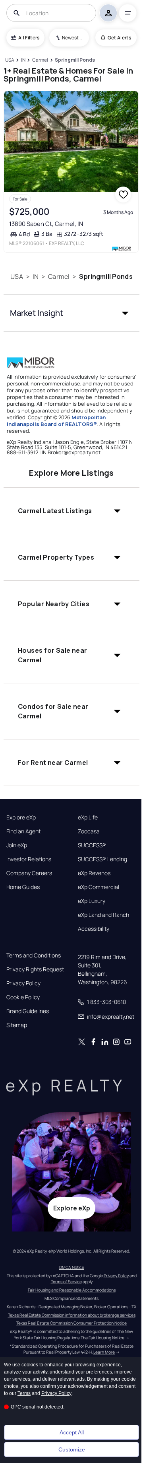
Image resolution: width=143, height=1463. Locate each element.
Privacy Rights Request (35, 969)
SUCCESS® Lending (102, 859)
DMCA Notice (71, 1267)
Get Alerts (119, 37)
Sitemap (16, 1025)
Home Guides (23, 887)
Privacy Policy (23, 983)
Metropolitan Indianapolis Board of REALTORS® (56, 421)
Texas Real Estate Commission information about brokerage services (71, 1315)
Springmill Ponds (105, 276)
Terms (24, 1393)
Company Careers (29, 873)
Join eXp (16, 845)
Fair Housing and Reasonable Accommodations (72, 1290)
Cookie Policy (23, 997)
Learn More (104, 1352)
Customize (71, 1449)
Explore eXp (21, 817)
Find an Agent (23, 831)
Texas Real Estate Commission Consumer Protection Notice (71, 1323)
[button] (71, 313)
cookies (29, 1365)
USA (16, 276)
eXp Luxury (91, 901)
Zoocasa (89, 831)
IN (36, 276)
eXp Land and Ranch (103, 915)
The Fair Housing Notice (102, 1337)
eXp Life (88, 817)
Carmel (59, 276)
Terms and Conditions (33, 955)
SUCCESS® (92, 845)
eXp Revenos (94, 873)
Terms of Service (66, 1281)
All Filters (29, 37)
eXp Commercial (98, 887)
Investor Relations (28, 859)
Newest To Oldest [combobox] (72, 37)
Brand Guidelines (27, 1011)
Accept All (72, 1432)
